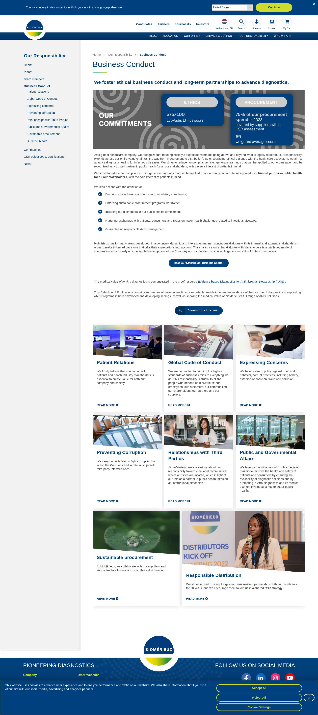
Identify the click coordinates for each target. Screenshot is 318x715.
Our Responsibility (253, 35)
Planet (28, 72)
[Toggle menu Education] (180, 36)
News (27, 163)
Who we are (283, 35)
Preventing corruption (40, 112)
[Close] (309, 697)
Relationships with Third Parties (47, 119)
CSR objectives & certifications (44, 156)
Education (170, 35)
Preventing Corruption (121, 452)
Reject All (259, 697)
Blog (153, 35)
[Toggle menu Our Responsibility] (269, 36)
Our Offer (192, 35)
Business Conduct (37, 86)
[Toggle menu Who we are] (293, 36)
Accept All (259, 688)
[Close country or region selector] (314, 4)
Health (28, 65)
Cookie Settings (259, 707)
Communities (32, 149)
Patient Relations (37, 91)
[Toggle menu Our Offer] (201, 36)
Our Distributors (36, 141)
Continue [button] (274, 7)
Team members (34, 79)
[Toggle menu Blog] (158, 36)
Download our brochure (202, 310)
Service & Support (220, 35)
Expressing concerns (40, 105)
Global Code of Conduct (42, 98)
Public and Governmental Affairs (47, 127)
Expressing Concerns (264, 362)
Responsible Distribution (213, 575)
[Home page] (34, 28)
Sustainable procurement (43, 134)
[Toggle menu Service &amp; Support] (235, 36)
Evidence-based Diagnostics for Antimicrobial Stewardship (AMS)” (241, 281)
